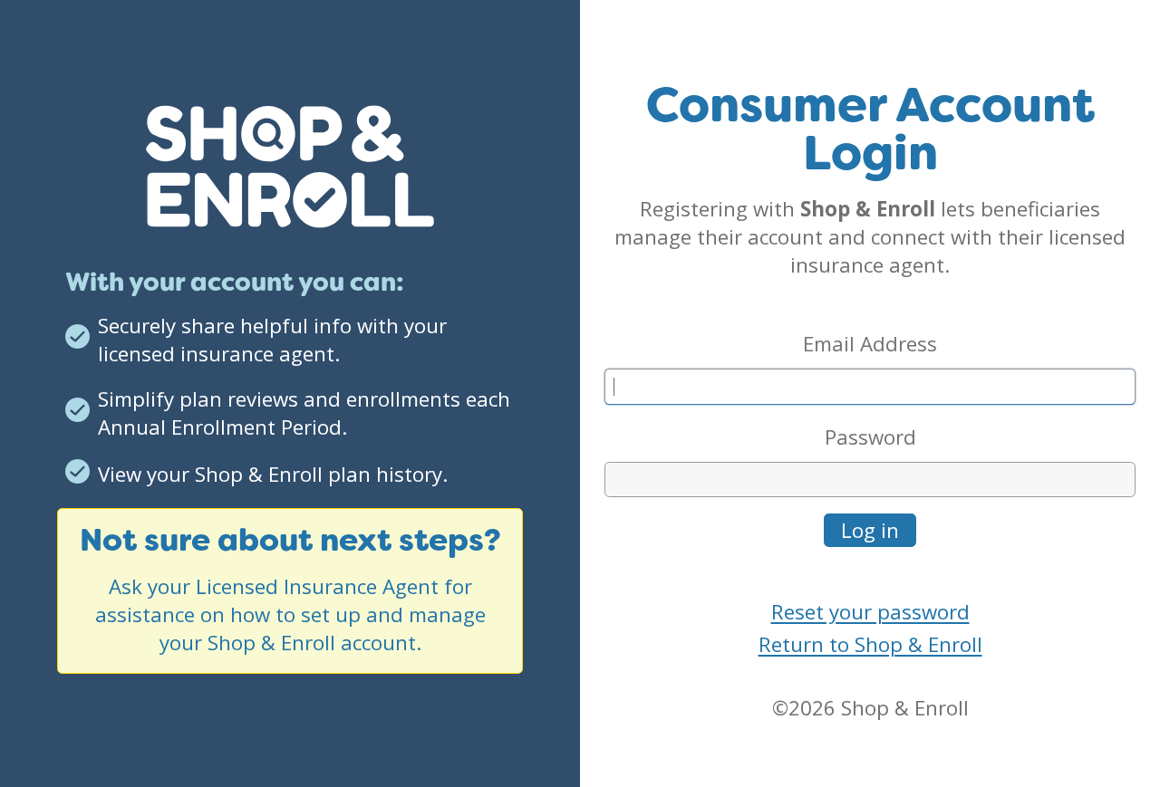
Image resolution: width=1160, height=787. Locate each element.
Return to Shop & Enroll (870, 644)
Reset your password (870, 612)
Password (870, 437)
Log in (870, 530)
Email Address (870, 344)
